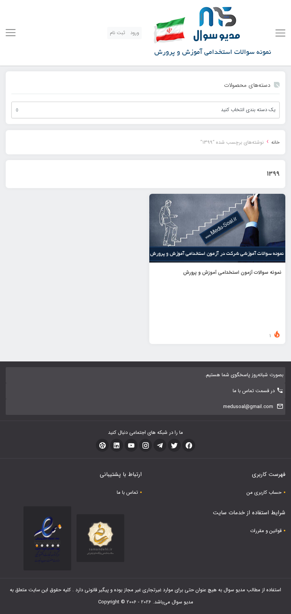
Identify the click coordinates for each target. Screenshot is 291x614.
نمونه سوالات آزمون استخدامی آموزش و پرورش (232, 272)
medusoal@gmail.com (248, 407)
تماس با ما (127, 492)
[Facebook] (188, 445)
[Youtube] (131, 445)
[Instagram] (145, 445)
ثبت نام (117, 33)
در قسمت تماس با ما (254, 391)
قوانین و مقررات (266, 531)
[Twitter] (174, 445)
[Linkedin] (116, 445)
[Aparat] (102, 445)
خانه (275, 142)
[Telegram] (159, 445)
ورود (134, 33)
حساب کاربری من (264, 492)
